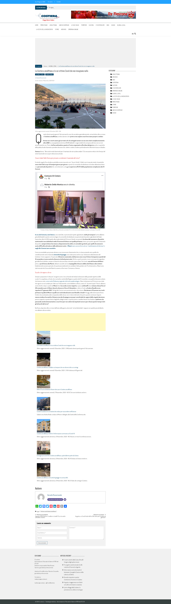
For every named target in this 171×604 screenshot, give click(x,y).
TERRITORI (84, 25)
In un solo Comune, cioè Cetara (45, 235)
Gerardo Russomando (41, 78)
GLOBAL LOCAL (121, 25)
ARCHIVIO (63, 29)
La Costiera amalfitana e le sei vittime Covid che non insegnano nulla (56, 345)
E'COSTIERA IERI (116, 88)
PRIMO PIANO (43, 25)
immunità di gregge (60, 255)
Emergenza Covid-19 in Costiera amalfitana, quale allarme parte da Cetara (57, 455)
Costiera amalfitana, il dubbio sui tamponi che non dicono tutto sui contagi (57, 367)
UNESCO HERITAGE (64, 25)
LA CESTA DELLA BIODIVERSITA (44, 29)
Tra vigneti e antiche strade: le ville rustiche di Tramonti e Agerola (66, 7)
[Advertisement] (85, 51)
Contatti (59, 1)
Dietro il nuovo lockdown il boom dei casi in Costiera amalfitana (54, 389)
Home (36, 25)
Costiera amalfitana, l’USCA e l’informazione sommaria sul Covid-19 (56, 433)
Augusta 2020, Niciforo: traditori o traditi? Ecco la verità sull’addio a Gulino (50, 517)
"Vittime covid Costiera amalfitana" (48, 511)
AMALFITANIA (53, 25)
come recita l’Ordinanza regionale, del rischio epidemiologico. (63, 281)
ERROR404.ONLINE (73, 29)
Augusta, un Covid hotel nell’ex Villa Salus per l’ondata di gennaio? (90, 517)
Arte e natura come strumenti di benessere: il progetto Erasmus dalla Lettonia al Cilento (74, 572)
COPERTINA (115, 82)
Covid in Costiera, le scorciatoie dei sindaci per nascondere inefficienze (56, 411)
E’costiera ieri (100, 25)
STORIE (57, 29)
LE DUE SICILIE (75, 25)
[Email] (65, 499)
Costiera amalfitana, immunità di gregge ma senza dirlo (52, 478)
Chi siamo (50, 1)
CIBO (108, 25)
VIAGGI (113, 25)
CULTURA (91, 25)
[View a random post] (132, 34)
